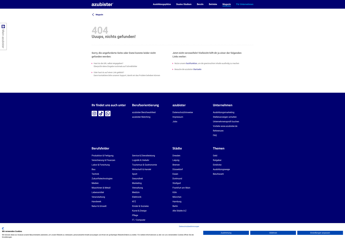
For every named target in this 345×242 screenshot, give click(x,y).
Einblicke (217, 164)
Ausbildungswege (221, 169)
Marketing (137, 183)
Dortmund (177, 178)
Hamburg (176, 201)
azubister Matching (141, 117)
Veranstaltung (98, 197)
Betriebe (213, 4)
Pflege (135, 215)
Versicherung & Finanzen (103, 160)
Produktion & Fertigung (102, 155)
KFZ (134, 201)
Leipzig (175, 160)
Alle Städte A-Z (179, 210)
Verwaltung (137, 187)
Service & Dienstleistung (143, 155)
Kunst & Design (139, 210)
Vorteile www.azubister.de (225, 126)
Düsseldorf (177, 169)
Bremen (176, 164)
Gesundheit (137, 178)
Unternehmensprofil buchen (226, 121)
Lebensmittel (98, 192)
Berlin (175, 206)
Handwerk (96, 201)
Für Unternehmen (244, 4)
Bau (93, 169)
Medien (95, 183)
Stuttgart (176, 183)
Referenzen (218, 130)
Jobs (174, 121)
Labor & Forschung (101, 164)
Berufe (200, 4)
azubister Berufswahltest (144, 112)
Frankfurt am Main (181, 187)
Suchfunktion (191, 63)
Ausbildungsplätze (162, 4)
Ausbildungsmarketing (223, 112)
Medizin (136, 192)
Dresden (176, 155)
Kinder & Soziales (140, 206)
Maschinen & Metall (101, 187)
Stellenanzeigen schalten (225, 117)
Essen (175, 174)
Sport (134, 174)
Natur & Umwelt (99, 206)
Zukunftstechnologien (102, 178)
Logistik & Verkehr (140, 160)
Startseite (197, 69)
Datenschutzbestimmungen (189, 226)
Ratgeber (217, 160)
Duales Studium (184, 4)
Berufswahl (218, 174)
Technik (95, 174)
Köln (174, 192)
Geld (215, 155)
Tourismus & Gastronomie (144, 164)
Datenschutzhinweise (182, 112)
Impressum (177, 117)
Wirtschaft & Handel (141, 169)
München (176, 197)
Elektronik (136, 197)
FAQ (215, 135)
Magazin (226, 4)
